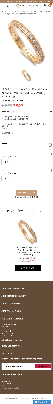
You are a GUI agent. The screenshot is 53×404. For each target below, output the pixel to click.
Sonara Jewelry (26, 398)
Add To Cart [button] (27, 268)
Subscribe (43, 366)
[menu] (2, 5)
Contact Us (43, 402)
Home (4, 11)
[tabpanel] (27, 244)
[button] (8, 5)
